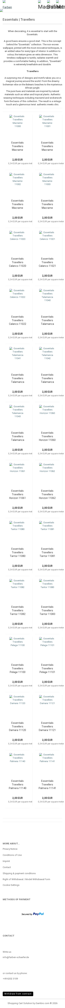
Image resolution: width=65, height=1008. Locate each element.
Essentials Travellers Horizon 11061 (17, 494)
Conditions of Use (12, 855)
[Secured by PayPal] (32, 913)
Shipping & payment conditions (19, 873)
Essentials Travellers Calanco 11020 (17, 262)
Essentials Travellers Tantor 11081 (47, 552)
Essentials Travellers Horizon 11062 (47, 494)
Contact (7, 867)
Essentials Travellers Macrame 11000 (17, 146)
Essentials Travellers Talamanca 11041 (17, 378)
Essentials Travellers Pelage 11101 (47, 668)
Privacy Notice (10, 849)
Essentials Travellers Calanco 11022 (17, 320)
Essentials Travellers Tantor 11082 (17, 610)
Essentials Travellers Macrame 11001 (47, 146)
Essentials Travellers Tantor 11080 (17, 552)
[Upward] (55, 1003)
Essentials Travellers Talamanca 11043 (17, 436)
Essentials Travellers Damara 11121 (47, 726)
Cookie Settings (11, 885)
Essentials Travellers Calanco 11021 (47, 262)
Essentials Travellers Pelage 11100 (17, 668)
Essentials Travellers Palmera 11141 (47, 784)
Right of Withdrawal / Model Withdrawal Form (26, 879)
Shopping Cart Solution (20, 1003)
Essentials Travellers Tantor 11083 (47, 610)
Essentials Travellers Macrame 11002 (17, 204)
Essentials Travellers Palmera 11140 (17, 784)
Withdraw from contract (18, 994)
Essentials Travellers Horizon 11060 (47, 436)
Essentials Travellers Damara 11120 (17, 726)
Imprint (6, 861)
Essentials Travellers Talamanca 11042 (47, 378)
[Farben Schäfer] (7, 4)
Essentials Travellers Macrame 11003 (47, 204)
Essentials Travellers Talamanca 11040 (47, 320)
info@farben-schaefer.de (16, 957)
